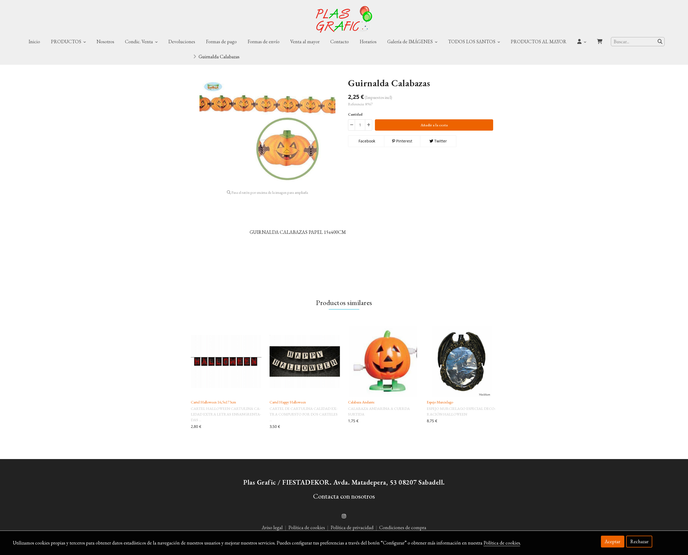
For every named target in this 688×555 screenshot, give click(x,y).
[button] (581, 41)
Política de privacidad (352, 527)
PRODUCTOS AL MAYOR (539, 41)
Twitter (440, 141)
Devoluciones (181, 41)
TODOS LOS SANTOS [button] (472, 41)
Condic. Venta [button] (139, 41)
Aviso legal (272, 527)
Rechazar (639, 541)
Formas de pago (221, 41)
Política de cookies (307, 527)
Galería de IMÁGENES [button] (410, 41)
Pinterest (403, 141)
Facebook (366, 141)
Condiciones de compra (402, 527)
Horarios (368, 41)
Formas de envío (264, 41)
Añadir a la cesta (434, 125)
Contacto (339, 41)
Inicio (34, 41)
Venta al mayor (305, 41)
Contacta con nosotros (344, 496)
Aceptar (612, 541)
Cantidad (355, 114)
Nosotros (105, 41)
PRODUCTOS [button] (66, 41)
